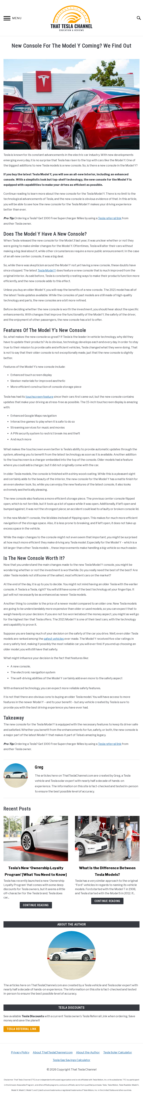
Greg (39, 767)
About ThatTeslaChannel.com (53, 1052)
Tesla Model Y (47, 270)
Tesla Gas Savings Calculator (71, 1060)
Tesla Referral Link (21, 1029)
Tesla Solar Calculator (117, 1052)
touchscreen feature (39, 396)
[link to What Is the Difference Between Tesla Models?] (107, 838)
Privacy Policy (20, 1052)
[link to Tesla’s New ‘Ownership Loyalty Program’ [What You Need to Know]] (35, 838)
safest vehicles (54, 638)
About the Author (88, 1052)
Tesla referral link (109, 218)
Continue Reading (36, 905)
